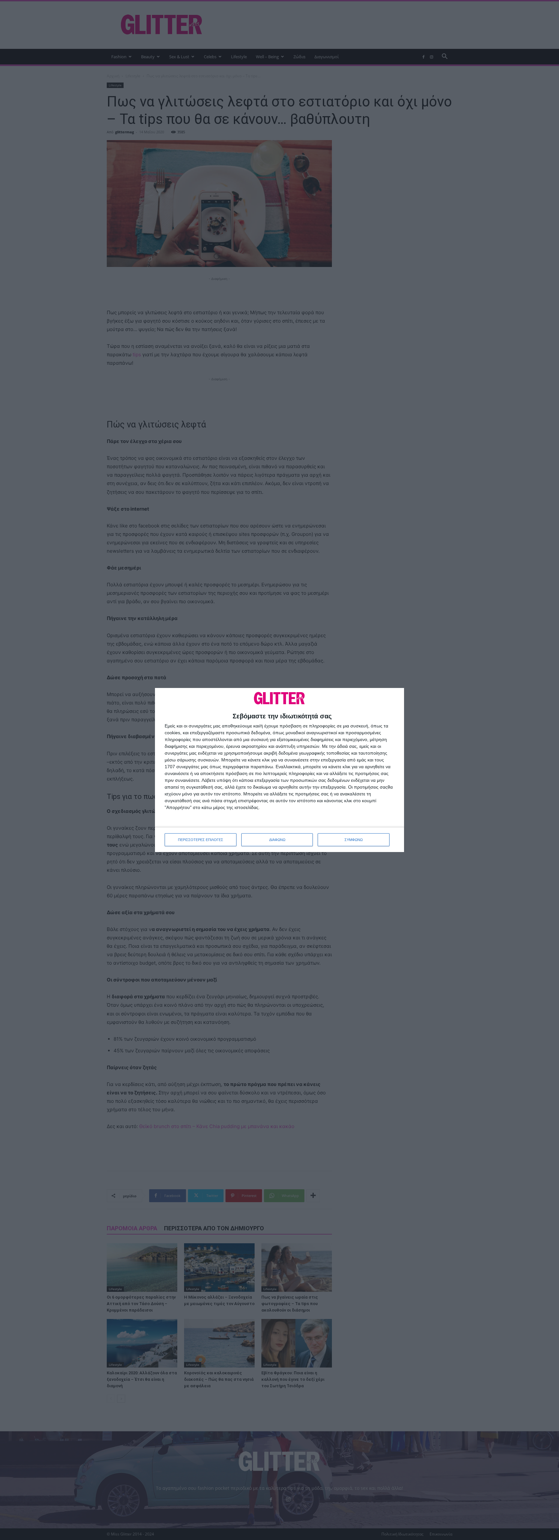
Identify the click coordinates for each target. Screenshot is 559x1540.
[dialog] (279, 770)
